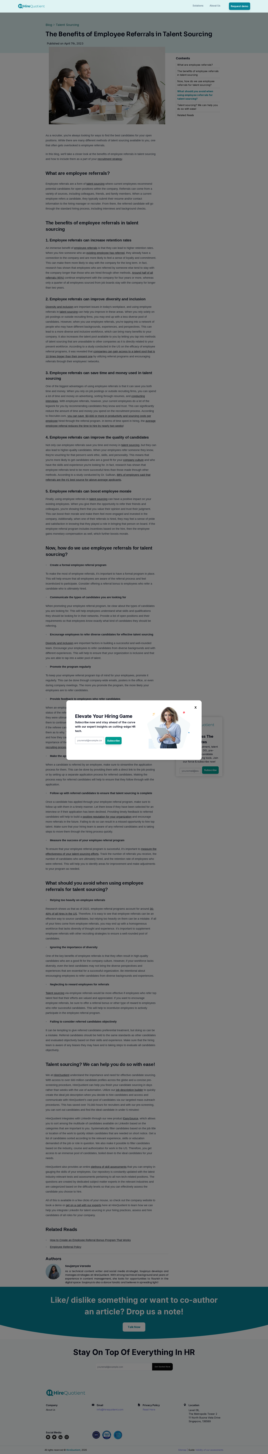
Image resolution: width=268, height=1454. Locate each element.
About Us (215, 5)
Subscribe (113, 740)
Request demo (239, 6)
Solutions (198, 5)
